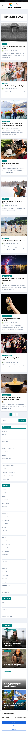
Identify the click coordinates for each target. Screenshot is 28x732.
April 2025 (4, 537)
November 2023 (6, 585)
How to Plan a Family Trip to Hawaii (13, 241)
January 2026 (5, 506)
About (3, 606)
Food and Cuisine (6, 395)
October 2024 (5, 547)
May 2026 (4, 493)
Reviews (4, 43)
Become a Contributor (7, 616)
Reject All (14, 729)
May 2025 (4, 534)
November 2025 (6, 513)
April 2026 (4, 496)
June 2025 (4, 530)
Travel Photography (6, 469)
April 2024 (4, 568)
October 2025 (5, 517)
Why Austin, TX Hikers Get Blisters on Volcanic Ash (12, 665)
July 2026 (4, 489)
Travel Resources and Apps (8, 472)
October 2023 (5, 589)
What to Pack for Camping (10, 163)
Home (3, 602)
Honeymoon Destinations (8, 448)
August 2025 (5, 523)
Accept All (14, 722)
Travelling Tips (6, 121)
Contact (4, 613)
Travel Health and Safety (8, 465)
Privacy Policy (5, 609)
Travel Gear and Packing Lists (9, 462)
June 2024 (4, 561)
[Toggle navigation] (2, 5)
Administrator (7, 50)
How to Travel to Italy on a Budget (13, 86)
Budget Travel (6, 83)
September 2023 (6, 592)
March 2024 (5, 571)
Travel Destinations (6, 458)
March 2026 (5, 499)
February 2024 (5, 575)
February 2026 (5, 503)
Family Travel (5, 198)
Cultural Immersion (7, 276)
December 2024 (6, 544)
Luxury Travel (5, 451)
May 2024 (4, 565)
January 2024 (5, 578)
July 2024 (4, 558)
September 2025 (6, 520)
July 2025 (4, 527)
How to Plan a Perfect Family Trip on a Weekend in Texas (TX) (13, 705)
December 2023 (6, 582)
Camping (5, 161)
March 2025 (5, 541)
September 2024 (6, 551)
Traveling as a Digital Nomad (9, 475)
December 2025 (6, 510)
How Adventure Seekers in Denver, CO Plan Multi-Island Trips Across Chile (13, 684)
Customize (14, 725)
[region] (14, 721)
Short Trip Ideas (14, 7)
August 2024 (5, 554)
